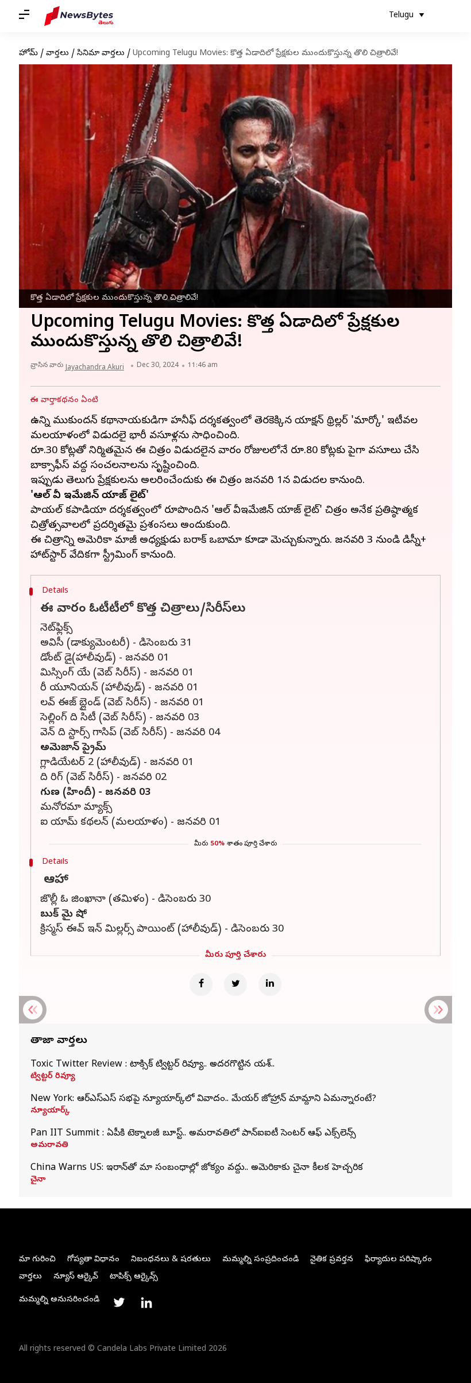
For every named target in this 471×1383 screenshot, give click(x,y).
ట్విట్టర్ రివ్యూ (52, 1077)
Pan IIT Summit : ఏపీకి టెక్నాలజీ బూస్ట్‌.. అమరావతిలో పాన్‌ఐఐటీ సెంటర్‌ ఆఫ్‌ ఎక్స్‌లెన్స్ (193, 1133)
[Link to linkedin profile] (146, 1303)
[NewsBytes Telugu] (78, 16)
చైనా (37, 1180)
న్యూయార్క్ (50, 1111)
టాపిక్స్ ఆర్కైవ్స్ (134, 1277)
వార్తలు (57, 53)
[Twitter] (235, 984)
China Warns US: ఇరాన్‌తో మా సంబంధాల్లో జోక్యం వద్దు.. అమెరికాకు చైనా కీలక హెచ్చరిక (196, 1168)
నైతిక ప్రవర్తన (331, 1259)
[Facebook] (201, 984)
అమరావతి (49, 1146)
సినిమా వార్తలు (101, 53)
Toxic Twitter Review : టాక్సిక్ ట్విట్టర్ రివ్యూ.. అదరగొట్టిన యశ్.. (152, 1065)
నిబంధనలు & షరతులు (171, 1259)
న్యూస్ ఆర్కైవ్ (75, 1277)
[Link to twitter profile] (119, 1303)
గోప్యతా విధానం (93, 1259)
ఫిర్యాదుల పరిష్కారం (398, 1259)
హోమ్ (28, 53)
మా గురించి (37, 1259)
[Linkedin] (269, 984)
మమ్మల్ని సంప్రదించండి (260, 1259)
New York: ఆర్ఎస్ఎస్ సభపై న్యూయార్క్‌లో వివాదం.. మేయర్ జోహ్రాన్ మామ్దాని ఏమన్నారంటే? (203, 1099)
